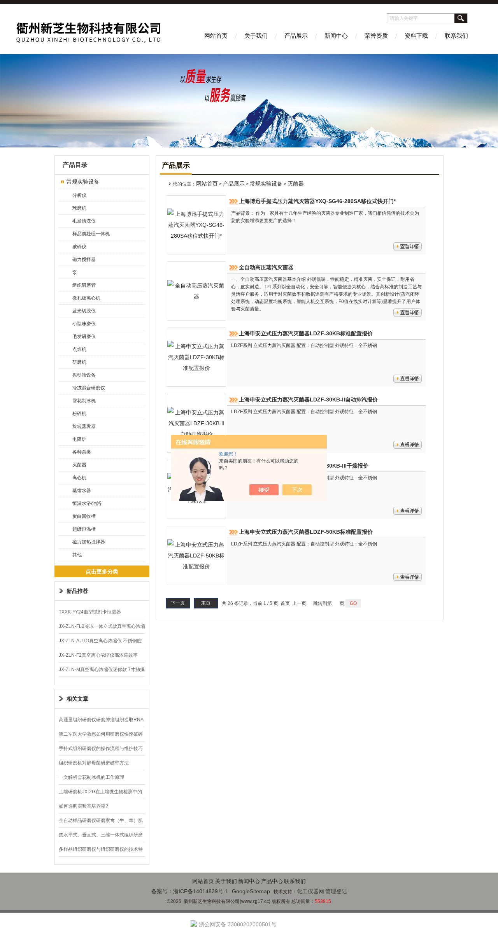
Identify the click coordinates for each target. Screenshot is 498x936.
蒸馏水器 (81, 490)
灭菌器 (79, 465)
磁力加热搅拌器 (88, 542)
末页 (205, 603)
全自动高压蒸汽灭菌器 (266, 267)
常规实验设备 (83, 182)
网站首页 (216, 35)
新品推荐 (77, 591)
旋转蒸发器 (84, 426)
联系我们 (456, 35)
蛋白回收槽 (84, 516)
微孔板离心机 (86, 298)
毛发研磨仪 (84, 336)
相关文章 (77, 699)
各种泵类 (81, 452)
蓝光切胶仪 (84, 311)
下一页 (178, 603)
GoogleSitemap (251, 891)
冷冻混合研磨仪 (88, 388)
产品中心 (272, 881)
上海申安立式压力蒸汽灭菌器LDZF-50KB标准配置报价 (306, 532)
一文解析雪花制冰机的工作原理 (91, 777)
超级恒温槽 (84, 529)
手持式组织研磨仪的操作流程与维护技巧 (101, 748)
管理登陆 (336, 891)
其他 (77, 554)
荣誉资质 (376, 35)
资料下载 (416, 35)
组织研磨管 (84, 285)
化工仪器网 (310, 891)
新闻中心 (336, 35)
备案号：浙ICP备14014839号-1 (189, 891)
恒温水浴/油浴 (87, 503)
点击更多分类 (102, 571)
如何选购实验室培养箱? (83, 806)
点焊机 (79, 349)
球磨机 (79, 208)
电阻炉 (79, 439)
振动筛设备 (84, 375)
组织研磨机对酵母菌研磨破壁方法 (94, 763)
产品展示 (296, 35)
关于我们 (256, 35)
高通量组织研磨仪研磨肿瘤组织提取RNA (101, 719)
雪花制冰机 (84, 400)
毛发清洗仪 (84, 221)
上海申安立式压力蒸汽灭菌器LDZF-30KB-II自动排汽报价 (308, 399)
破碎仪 (79, 246)
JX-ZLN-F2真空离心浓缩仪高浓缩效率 (98, 655)
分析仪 (79, 195)
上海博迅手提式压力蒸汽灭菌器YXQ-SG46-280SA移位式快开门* (317, 201)
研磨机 (79, 362)
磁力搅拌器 (84, 259)
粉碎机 (79, 413)
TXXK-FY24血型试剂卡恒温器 (90, 612)
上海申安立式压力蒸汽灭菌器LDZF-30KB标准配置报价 (306, 333)
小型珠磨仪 (84, 323)
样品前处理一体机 (91, 234)
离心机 (79, 477)
